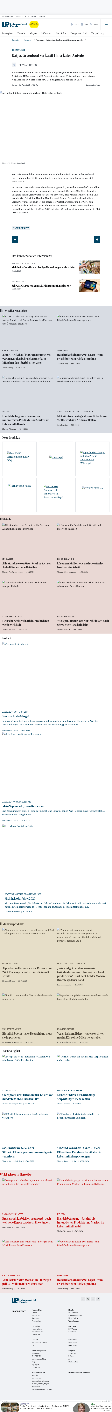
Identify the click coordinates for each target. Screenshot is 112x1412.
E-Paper (19, 16)
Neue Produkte (37, 1332)
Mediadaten (30, 16)
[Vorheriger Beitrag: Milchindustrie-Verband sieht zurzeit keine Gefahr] (15, 239)
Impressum (36, 1378)
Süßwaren (46, 33)
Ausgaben (72, 1353)
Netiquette (36, 1386)
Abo (69, 1359)
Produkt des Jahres (39, 1342)
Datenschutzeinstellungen (79, 1372)
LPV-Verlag (72, 1329)
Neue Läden (73, 1318)
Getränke (61, 33)
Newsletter (7, 16)
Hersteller (36, 1315)
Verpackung (97, 33)
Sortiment (36, 1318)
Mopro (33, 33)
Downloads (72, 1345)
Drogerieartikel (78, 33)
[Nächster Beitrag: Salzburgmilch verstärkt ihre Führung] (97, 239)
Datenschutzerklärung (40, 1381)
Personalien (36, 1321)
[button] (24, 65)
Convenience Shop (39, 1359)
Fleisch (21, 33)
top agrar (35, 1364)
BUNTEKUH (36, 1356)
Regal (34, 1362)
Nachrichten (73, 1312)
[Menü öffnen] (106, 24)
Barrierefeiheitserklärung (42, 1389)
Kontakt (42, 16)
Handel (34, 1312)
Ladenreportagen (75, 1315)
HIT (33, 1345)
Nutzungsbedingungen (40, 1383)
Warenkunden (73, 1321)
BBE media (36, 1353)
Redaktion (72, 1332)
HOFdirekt (36, 1367)
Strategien (7, 33)
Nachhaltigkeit (21, 228)
